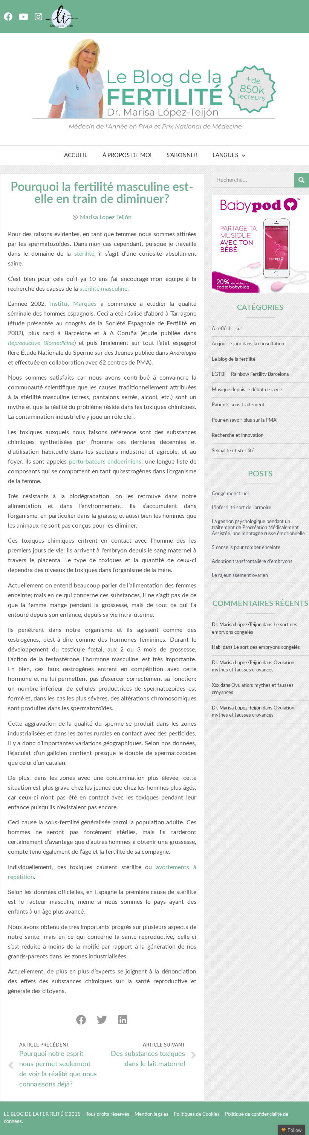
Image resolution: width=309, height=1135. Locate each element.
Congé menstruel (230, 493)
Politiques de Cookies (197, 1114)
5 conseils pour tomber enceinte (246, 547)
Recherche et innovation (237, 435)
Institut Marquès (73, 304)
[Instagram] (38, 16)
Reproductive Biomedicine (41, 343)
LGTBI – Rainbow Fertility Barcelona (250, 374)
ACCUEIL (75, 155)
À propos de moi (126, 155)
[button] (81, 1019)
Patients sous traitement (238, 405)
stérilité (84, 254)
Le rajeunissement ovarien (240, 575)
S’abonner (182, 155)
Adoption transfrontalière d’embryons (252, 561)
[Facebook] (8, 16)
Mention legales (151, 1114)
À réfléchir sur (227, 328)
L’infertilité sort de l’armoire (241, 507)
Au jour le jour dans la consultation (248, 344)
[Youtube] (23, 16)
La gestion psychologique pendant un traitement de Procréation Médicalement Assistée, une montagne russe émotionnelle (258, 527)
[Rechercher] (301, 180)
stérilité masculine (103, 289)
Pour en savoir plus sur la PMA (244, 420)
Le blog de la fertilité (233, 359)
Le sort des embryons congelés (267, 647)
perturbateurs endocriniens (105, 462)
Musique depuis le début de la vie (247, 389)
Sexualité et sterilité (233, 451)
